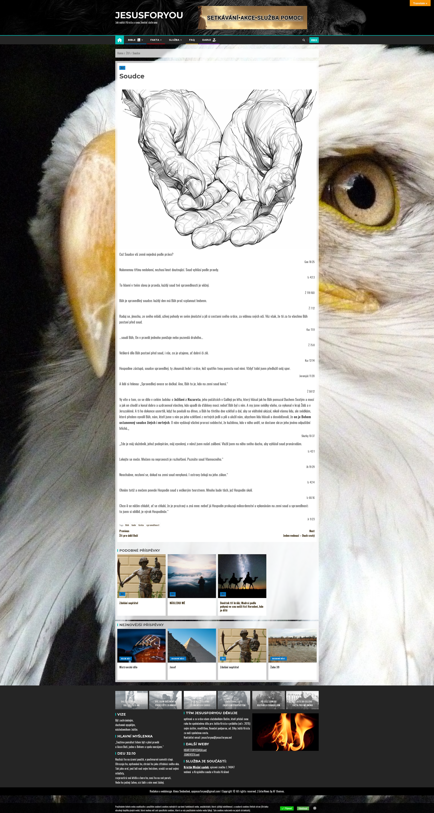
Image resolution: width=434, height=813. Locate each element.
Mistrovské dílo (128, 667)
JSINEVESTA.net (192, 755)
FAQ (192, 39)
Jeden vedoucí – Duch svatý (299, 533)
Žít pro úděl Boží (128, 533)
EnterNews (264, 791)
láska (141, 525)
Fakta (154, 39)
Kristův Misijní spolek (196, 767)
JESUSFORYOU (149, 15)
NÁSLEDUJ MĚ (177, 603)
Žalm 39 (274, 667)
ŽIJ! (122, 68)
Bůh (127, 525)
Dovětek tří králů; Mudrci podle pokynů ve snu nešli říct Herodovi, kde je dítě (241, 606)
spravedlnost (152, 525)
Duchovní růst (177, 658)
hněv (134, 525)
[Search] (304, 40)
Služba (174, 39)
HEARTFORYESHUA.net (195, 750)
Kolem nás (125, 658)
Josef (173, 667)
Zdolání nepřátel (128, 603)
